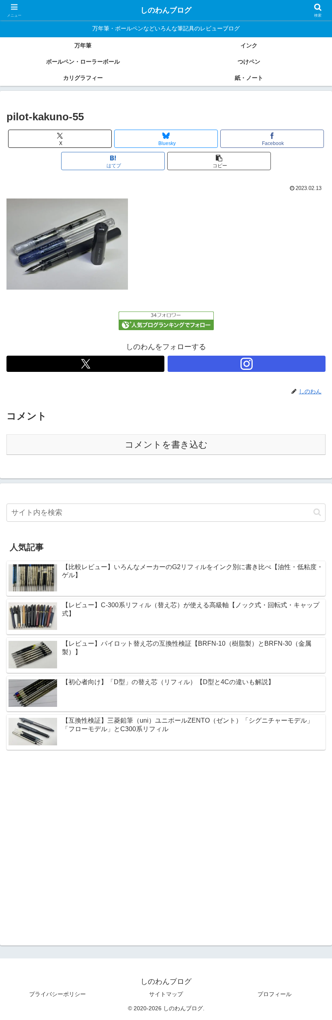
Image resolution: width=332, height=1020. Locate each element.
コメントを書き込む (166, 445)
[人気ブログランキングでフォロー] (166, 320)
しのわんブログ (166, 10)
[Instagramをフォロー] (247, 364)
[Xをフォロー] (85, 364)
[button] (219, 161)
